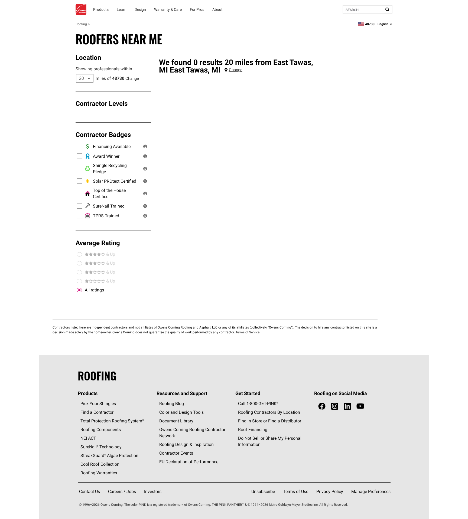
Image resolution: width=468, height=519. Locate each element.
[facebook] (322, 406)
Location (88, 57)
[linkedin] (347, 406)
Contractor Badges (103, 134)
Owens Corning (81, 9)
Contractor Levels (102, 103)
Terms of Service (247, 332)
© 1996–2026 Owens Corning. (101, 504)
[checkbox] (79, 290)
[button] (145, 146)
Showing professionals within (104, 68)
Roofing (81, 24)
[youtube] (360, 406)
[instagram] (334, 406)
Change (132, 78)
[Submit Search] (387, 9)
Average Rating (98, 243)
